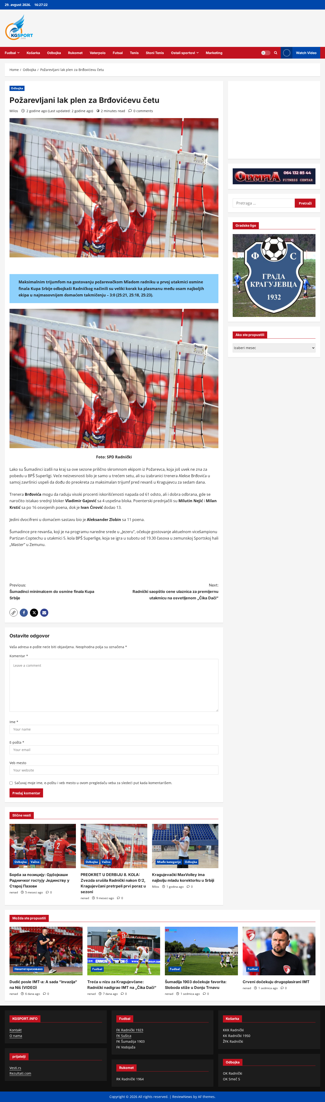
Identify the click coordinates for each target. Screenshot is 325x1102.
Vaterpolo (98, 53)
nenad (14, 892)
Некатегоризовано (29, 969)
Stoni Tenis (155, 53)
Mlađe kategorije (169, 862)
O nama (16, 1035)
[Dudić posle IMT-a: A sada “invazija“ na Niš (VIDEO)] (46, 951)
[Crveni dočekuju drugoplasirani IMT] (279, 951)
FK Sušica (123, 1035)
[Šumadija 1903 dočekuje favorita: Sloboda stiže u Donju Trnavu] (201, 951)
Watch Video (306, 52)
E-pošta (17, 742)
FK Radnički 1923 (129, 1030)
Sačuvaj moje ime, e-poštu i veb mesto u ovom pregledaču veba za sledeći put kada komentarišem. (93, 783)
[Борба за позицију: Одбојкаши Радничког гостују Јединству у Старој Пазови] (43, 846)
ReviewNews (182, 1096)
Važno (35, 862)
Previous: (52, 591)
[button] (14, 612)
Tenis (134, 53)
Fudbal (10, 53)
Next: (175, 591)
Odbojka (54, 53)
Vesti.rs (15, 1068)
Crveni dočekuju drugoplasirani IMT (276, 981)
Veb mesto (18, 763)
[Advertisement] (114, 566)
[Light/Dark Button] (266, 52)
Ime (14, 722)
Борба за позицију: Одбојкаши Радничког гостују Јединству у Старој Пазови (39, 880)
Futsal (118, 53)
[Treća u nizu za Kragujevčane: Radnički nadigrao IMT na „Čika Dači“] (123, 951)
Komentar (19, 656)
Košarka (33, 53)
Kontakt (16, 1030)
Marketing (214, 53)
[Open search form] (275, 52)
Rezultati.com (20, 1073)
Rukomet (75, 53)
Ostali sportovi (183, 53)
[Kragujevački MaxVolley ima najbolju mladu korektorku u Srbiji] (185, 846)
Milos (14, 111)
